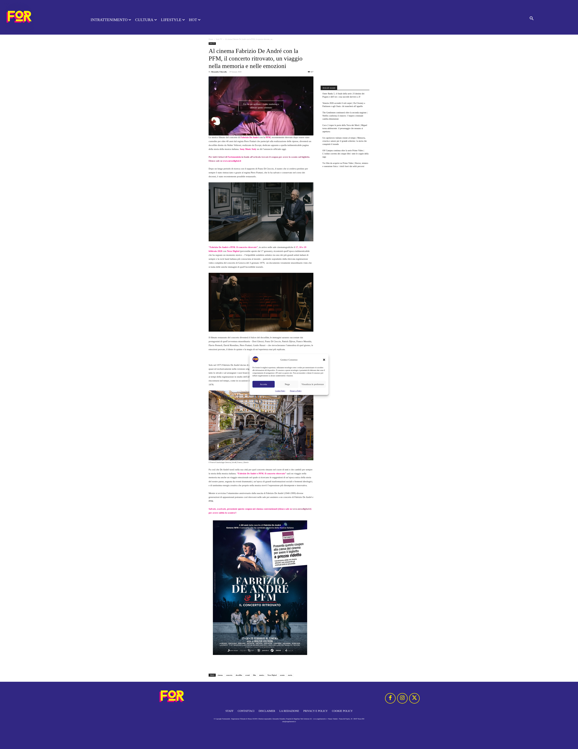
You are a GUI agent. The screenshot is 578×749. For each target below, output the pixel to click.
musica (261, 675)
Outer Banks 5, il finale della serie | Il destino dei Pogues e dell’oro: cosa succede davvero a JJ (343, 95)
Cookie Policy (280, 391)
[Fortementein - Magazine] (41, 17)
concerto (229, 675)
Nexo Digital (272, 675)
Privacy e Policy (295, 391)
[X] (414, 698)
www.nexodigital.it (232, 161)
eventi (247, 675)
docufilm (239, 675)
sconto (282, 675)
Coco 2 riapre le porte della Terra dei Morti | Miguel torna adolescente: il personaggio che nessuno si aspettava (344, 128)
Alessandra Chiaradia (219, 72)
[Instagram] (402, 698)
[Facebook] (390, 698)
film (254, 675)
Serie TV (219, 39)
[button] (324, 359)
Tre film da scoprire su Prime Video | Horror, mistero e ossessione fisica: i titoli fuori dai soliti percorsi (345, 164)
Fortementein (234, 157)
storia (290, 675)
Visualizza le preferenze (312, 384)
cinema (220, 675)
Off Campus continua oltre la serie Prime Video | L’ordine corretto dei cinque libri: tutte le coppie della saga (345, 153)
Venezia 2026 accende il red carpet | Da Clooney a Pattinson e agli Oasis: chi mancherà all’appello (343, 104)
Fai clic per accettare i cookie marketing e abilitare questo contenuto (261, 106)
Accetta (263, 384)
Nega (287, 384)
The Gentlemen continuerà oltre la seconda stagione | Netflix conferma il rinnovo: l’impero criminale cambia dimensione (344, 115)
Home (211, 39)
